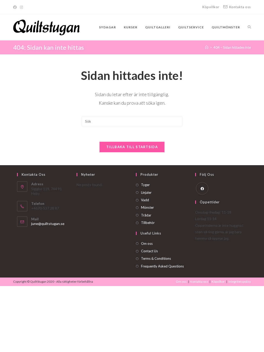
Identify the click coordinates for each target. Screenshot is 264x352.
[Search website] (249, 27)
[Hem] (206, 47)
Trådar (146, 215)
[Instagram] (21, 7)
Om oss (147, 243)
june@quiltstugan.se (47, 223)
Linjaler (146, 192)
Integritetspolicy (239, 281)
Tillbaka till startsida (132, 147)
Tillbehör (148, 223)
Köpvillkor (210, 7)
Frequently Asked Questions (162, 266)
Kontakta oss (199, 281)
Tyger (145, 185)
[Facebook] (15, 7)
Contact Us (149, 251)
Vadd (145, 200)
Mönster (147, 207)
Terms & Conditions (156, 258)
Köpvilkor (218, 281)
